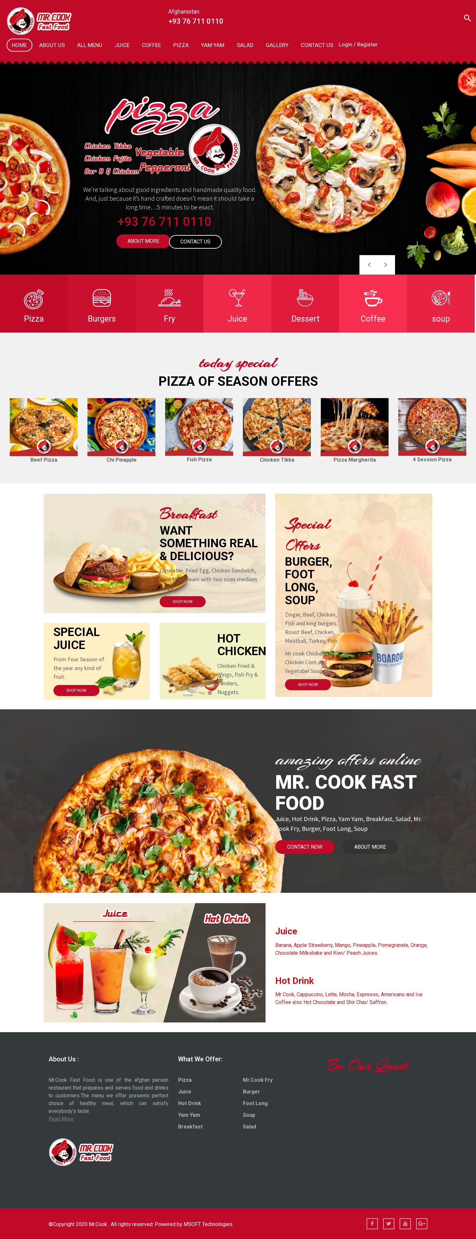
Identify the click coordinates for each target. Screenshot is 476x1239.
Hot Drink (189, 1103)
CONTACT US (317, 45)
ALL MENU (89, 45)
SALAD (245, 45)
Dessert (305, 319)
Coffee (373, 319)
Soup (249, 1115)
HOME (19, 45)
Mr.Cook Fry (258, 1080)
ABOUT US (52, 45)
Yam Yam (189, 1115)
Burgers (102, 319)
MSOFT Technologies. (208, 1224)
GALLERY (277, 45)
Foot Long (255, 1103)
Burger (251, 1092)
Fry (169, 319)
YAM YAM (212, 45)
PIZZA (181, 45)
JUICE (122, 45)
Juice (237, 319)
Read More (61, 1119)
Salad (249, 1127)
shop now (183, 601)
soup (441, 319)
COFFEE (151, 45)
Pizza (34, 319)
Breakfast (190, 1127)
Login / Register (358, 44)
